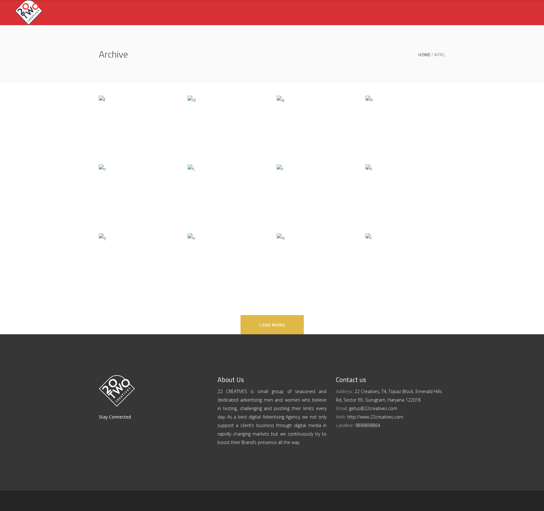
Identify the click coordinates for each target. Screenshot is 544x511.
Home (424, 55)
